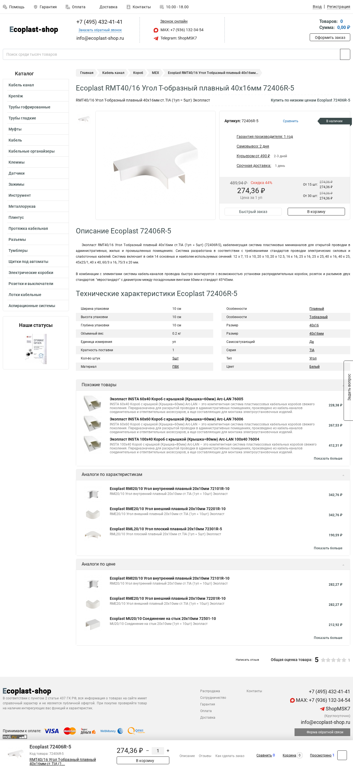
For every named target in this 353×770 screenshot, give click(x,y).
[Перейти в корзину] (313, 25)
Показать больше (328, 458)
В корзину (316, 211)
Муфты (15, 129)
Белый (314, 367)
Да (311, 342)
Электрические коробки (31, 272)
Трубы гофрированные (29, 107)
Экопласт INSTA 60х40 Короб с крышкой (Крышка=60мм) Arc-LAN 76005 (176, 399)
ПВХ (175, 367)
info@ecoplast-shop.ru (325, 722)
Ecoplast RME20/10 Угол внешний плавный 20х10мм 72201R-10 (168, 509)
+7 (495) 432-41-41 (99, 21)
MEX (155, 73)
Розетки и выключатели (31, 283)
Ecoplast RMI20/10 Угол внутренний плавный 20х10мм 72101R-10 (169, 488)
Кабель (15, 140)
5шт (175, 358)
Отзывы (205, 756)
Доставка (108, 7)
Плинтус (16, 217)
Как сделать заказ (229, 756)
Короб (138, 73)
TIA (311, 350)
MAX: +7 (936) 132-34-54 (182, 30)
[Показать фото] (84, 119)
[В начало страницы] (342, 755)
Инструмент (20, 195)
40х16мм (316, 333)
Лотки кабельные (25, 294)
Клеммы (17, 162)
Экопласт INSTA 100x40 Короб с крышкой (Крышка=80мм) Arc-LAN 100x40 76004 (184, 439)
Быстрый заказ (253, 211)
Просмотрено (320, 755)
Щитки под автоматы (28, 261)
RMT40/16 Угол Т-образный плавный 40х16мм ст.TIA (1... (63, 762)
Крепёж (16, 96)
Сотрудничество (213, 698)
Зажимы (16, 184)
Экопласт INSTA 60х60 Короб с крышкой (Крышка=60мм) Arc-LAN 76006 (176, 419)
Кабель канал (21, 85)
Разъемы (17, 239)
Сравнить (264, 755)
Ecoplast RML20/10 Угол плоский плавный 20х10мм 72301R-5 (166, 529)
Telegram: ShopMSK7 (178, 38)
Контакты (142, 7)
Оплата (78, 7)
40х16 (314, 325)
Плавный (316, 309)
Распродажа (210, 691)
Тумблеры (18, 250)
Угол (313, 358)
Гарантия (48, 7)
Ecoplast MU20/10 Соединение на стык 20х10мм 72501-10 (163, 618)
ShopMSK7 (337, 709)
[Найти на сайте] (345, 54)
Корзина (289, 755)
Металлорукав (22, 206)
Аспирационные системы (32, 305)
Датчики (17, 173)
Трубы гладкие (22, 118)
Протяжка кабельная (28, 228)
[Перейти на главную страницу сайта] (34, 30)
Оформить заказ (330, 37)
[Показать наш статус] (36, 348)
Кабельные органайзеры (32, 151)
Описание (187, 756)
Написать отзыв (247, 660)
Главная (86, 73)
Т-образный (318, 317)
